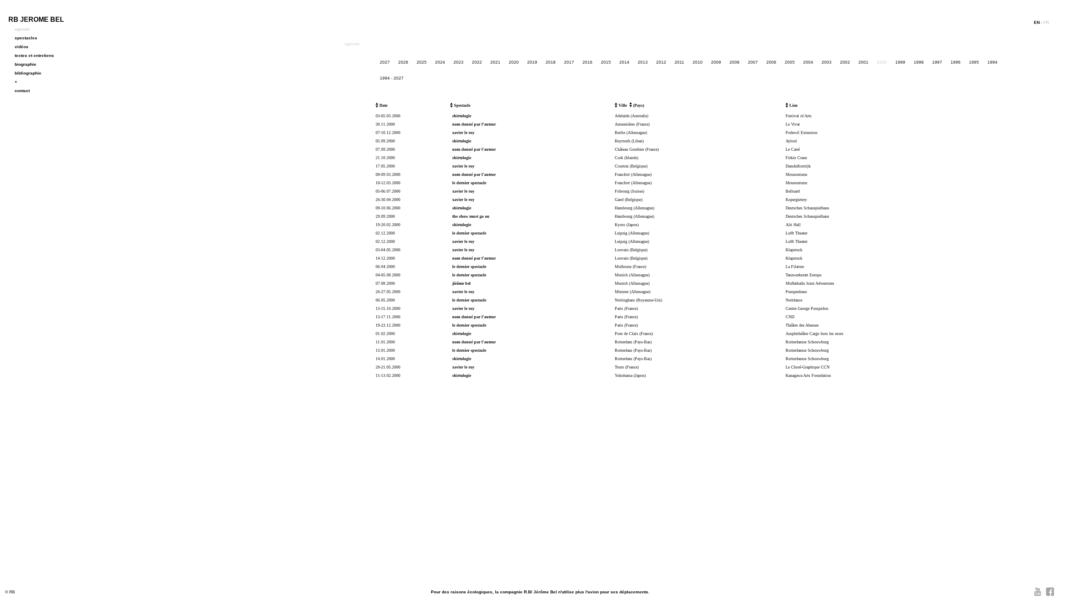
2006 (771, 62)
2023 (459, 62)
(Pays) (638, 105)
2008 (734, 62)
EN (1037, 22)
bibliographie (28, 73)
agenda (22, 29)
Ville (622, 105)
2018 (551, 62)
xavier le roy (463, 132)
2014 (624, 62)
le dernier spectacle (469, 182)
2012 (661, 62)
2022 (477, 62)
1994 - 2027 (392, 78)
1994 (992, 62)
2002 (845, 62)
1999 (900, 62)
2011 (679, 62)
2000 (882, 62)
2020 (514, 62)
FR (1046, 22)
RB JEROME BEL (36, 19)
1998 (919, 62)
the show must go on (471, 216)
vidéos (21, 46)
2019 (532, 62)
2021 (495, 62)
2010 (698, 62)
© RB (10, 592)
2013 (643, 62)
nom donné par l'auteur (474, 124)
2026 (403, 62)
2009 (716, 62)
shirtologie (461, 115)
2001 (863, 62)
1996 (956, 62)
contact (22, 90)
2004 (808, 62)
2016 (587, 62)
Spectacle (461, 105)
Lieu (793, 105)
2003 (827, 62)
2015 (606, 62)
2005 (790, 62)
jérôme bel (461, 283)
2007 (753, 62)
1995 (974, 62)
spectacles (26, 38)
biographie (25, 64)
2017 (569, 62)
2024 (440, 62)
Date (382, 105)
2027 (385, 62)
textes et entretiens (34, 55)
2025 (422, 62)
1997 (937, 62)
